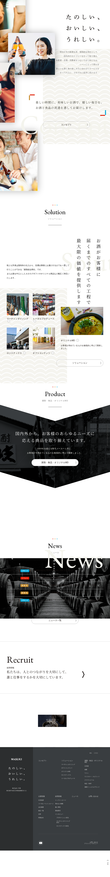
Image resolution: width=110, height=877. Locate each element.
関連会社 (41, 835)
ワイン (87, 790)
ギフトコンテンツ (66, 785)
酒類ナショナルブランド (92, 804)
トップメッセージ (60, 817)
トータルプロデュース (68, 796)
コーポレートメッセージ (45, 821)
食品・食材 (88, 801)
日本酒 (87, 783)
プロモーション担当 (62, 835)
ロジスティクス (66, 792)
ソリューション (79, 380)
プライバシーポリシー (91, 861)
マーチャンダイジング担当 (63, 839)
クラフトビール (89, 797)
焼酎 (86, 787)
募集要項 (58, 828)
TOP (108, 863)
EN (90, 770)
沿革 (39, 831)
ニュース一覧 (55, 638)
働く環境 (58, 824)
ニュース (75, 814)
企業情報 (41, 814)
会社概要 (41, 824)
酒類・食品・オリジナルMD (55, 480)
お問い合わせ (93, 814)
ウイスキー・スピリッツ (92, 794)
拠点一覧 (41, 828)
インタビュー (59, 831)
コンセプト (66, 142)
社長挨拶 (41, 817)
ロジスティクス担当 (62, 843)
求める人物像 (59, 821)
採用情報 (58, 814)
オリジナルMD (65, 789)
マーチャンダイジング (68, 782)
